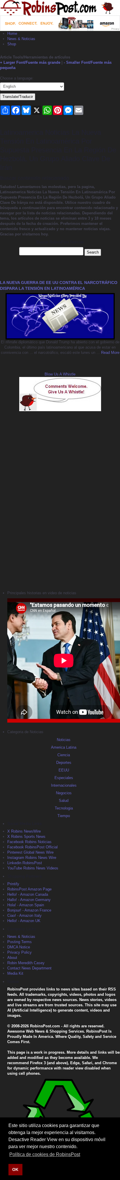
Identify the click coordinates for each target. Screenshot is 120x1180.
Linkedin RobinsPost (24, 863)
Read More (109, 352)
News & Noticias (21, 39)
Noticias (63, 740)
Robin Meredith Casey (26, 963)
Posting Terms (19, 942)
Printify (13, 884)
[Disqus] (60, 500)
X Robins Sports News (26, 836)
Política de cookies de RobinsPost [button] (44, 1154)
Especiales (63, 778)
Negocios (64, 793)
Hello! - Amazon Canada (27, 894)
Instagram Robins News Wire (31, 857)
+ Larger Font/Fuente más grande (30, 62)
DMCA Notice (18, 947)
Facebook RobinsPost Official (32, 847)
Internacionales (64, 785)
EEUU (64, 770)
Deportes (63, 762)
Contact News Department (29, 968)
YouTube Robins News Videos (32, 868)
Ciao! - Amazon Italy (24, 915)
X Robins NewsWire (24, 831)
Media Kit (15, 973)
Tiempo (63, 816)
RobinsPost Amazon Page (29, 889)
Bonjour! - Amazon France (29, 910)
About (12, 957)
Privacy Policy (19, 952)
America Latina (63, 747)
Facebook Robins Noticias (29, 842)
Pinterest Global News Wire (30, 852)
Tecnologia (64, 808)
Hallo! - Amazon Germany (29, 900)
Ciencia (63, 755)
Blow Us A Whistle (60, 374)
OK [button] (15, 1169)
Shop (11, 44)
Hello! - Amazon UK (23, 921)
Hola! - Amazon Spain (25, 905)
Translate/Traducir (17, 96)
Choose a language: (16, 78)
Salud (63, 800)
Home (12, 33)
